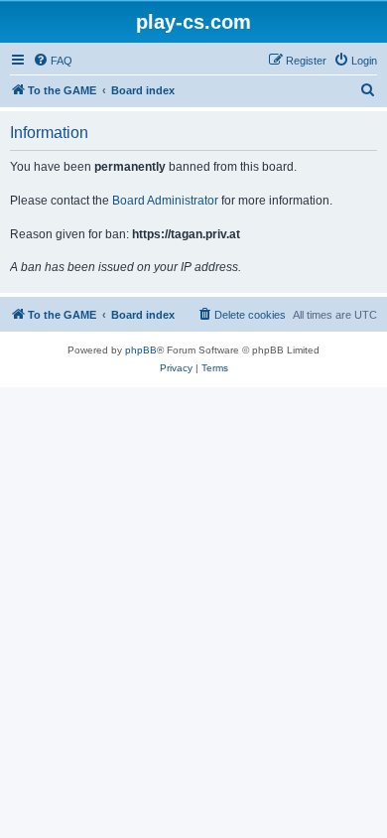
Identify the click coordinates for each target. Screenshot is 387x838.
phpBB (141, 350)
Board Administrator (165, 201)
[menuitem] (52, 60)
